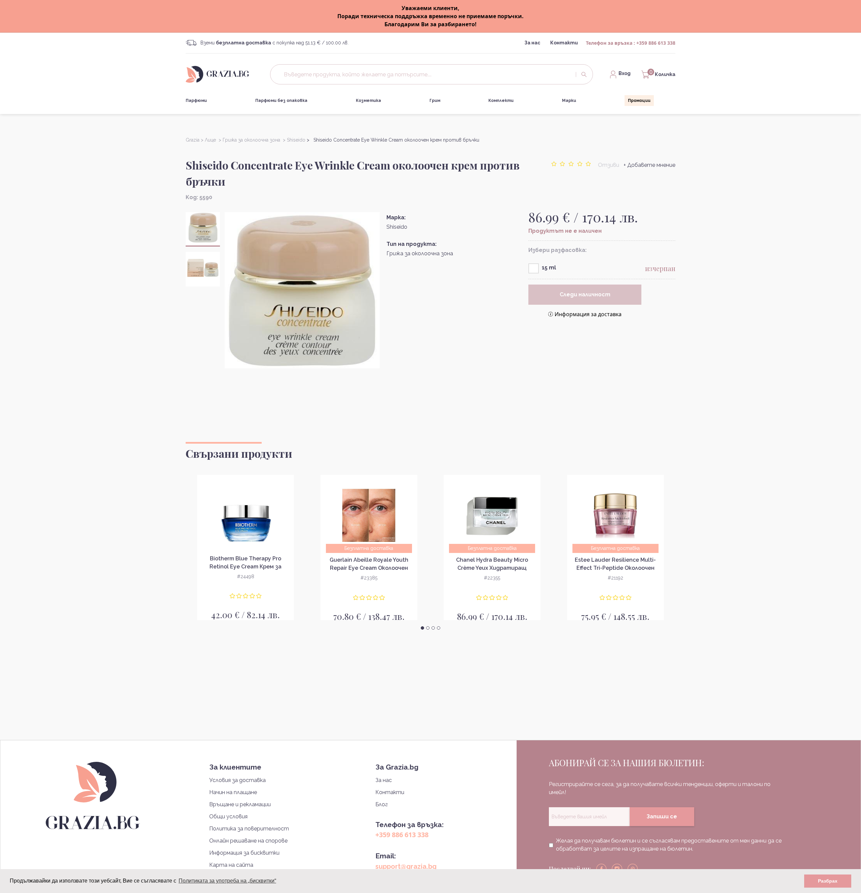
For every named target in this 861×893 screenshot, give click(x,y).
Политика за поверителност (249, 828)
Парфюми (196, 100)
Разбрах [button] (827, 881)
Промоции (639, 100)
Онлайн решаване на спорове (248, 841)
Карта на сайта (231, 865)
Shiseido (396, 227)
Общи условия (228, 816)
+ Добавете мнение (649, 165)
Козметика (368, 100)
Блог (381, 804)
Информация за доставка (588, 314)
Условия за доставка (237, 780)
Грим (434, 100)
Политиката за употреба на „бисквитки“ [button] (227, 881)
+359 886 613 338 (655, 43)
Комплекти (501, 100)
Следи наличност (585, 294)
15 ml (549, 267)
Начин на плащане (233, 792)
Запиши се (661, 816)
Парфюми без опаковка (281, 100)
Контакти (564, 42)
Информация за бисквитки (244, 853)
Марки (569, 100)
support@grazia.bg (406, 866)
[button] (422, 628)
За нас (532, 42)
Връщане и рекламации (240, 804)
